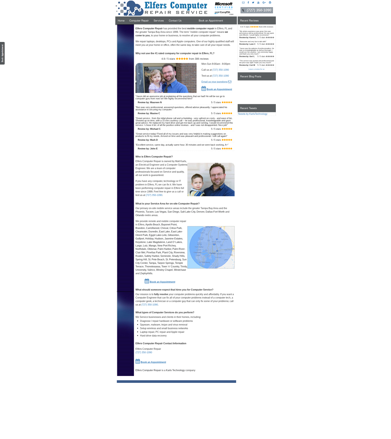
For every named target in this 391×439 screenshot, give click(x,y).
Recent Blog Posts (250, 76)
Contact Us (175, 20)
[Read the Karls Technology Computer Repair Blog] (270, 2)
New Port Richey (166, 245)
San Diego (173, 211)
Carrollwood (152, 228)
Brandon (140, 228)
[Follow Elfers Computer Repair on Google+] (264, 2)
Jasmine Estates (173, 238)
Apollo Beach (152, 224)
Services (159, 20)
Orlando (139, 215)
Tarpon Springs (165, 263)
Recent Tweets (248, 108)
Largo (138, 245)
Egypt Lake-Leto (158, 235)
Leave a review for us (256, 69)
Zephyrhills (146, 273)
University (140, 270)
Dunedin (153, 231)
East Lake (164, 231)
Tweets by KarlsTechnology (252, 114)
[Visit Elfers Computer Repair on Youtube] (258, 2)
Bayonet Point (169, 224)
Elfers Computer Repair (148, 370)
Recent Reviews (249, 20)
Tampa (152, 263)
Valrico (151, 270)
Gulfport (139, 238)
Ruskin (139, 256)
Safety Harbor (151, 256)
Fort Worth (219, 211)
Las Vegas (160, 211)
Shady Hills (178, 256)
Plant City (167, 252)
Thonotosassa (152, 266)
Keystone (140, 242)
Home (121, 20)
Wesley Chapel (164, 270)
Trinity (183, 266)
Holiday (149, 238)
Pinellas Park (153, 252)
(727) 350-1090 (220, 70)
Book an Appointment (211, 20)
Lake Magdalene (156, 242)
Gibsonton (173, 235)
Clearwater (141, 231)
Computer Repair (139, 20)
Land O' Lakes (174, 242)
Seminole (165, 256)
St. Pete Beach (156, 259)
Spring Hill (141, 259)
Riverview (179, 252)
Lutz (145, 245)
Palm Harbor (164, 249)
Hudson (159, 238)
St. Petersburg (173, 259)
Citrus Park (176, 228)
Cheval (164, 228)
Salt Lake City (187, 211)
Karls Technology (175, 370)
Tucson (150, 211)
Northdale (140, 249)
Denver (200, 211)
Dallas (209, 211)
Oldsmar (151, 249)
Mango (152, 245)
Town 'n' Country (170, 266)
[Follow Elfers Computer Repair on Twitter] (253, 2)
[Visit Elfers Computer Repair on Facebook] (248, 2)
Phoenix (139, 211)
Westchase (180, 270)
